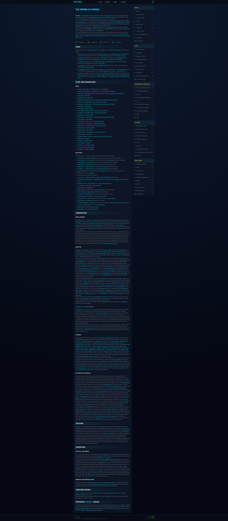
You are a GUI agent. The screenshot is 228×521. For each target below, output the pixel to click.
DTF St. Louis (144, 146)
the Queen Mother (125, 74)
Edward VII (83, 510)
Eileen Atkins (81, 95)
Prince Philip (92, 173)
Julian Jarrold (99, 223)
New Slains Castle (122, 346)
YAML (144, 117)
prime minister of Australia (100, 196)
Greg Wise (80, 104)
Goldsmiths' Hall (105, 346)
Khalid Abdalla (81, 143)
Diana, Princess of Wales (100, 125)
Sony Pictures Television (105, 17)
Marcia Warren (98, 100)
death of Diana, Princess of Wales (83, 369)
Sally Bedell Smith (105, 391)
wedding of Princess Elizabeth (82, 508)
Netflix (113, 17)
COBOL (144, 114)
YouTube (126, 399)
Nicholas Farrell (81, 200)
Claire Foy (113, 24)
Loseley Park (99, 348)
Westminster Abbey (80, 344)
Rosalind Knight (88, 179)
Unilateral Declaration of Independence (118, 387)
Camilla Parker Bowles (100, 132)
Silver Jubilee (102, 63)
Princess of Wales (91, 474)
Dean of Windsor (97, 185)
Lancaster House (115, 341)
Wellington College (100, 349)
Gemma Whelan (81, 160)
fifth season (82, 69)
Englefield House (92, 349)
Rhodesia (96, 387)
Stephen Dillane (81, 158)
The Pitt (144, 142)
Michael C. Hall (81, 166)
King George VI (88, 106)
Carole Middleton (87, 204)
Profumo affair (96, 59)
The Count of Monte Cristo (144, 34)
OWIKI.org (78, 517)
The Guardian (86, 391)
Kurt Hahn (91, 171)
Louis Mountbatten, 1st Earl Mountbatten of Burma (104, 104)
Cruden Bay (85, 348)
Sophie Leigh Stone (98, 179)
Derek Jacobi (89, 110)
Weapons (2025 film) (144, 56)
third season (82, 61)
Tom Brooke (80, 194)
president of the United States (102, 166)
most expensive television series (108, 243)
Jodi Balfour (80, 168)
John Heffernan (81, 162)
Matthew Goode (81, 117)
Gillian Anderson (81, 127)
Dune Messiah (144, 37)
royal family (98, 418)
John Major (100, 69)
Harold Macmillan (89, 115)
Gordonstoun (103, 171)
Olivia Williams (90, 132)
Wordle (144, 167)
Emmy (99, 256)
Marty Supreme (144, 62)
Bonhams (109, 496)
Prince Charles (81, 67)
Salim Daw (80, 140)
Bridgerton (144, 155)
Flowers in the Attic (144, 31)
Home (100, 2)
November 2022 (125, 430)
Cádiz (109, 356)
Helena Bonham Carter (90, 93)
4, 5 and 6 (118, 255)
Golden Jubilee (101, 74)
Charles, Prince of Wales (99, 123)
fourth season (83, 65)
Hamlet (144, 21)
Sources (108, 2)
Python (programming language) (144, 87)
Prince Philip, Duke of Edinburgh (108, 91)
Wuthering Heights (144, 18)
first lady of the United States (102, 168)
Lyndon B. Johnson (90, 177)
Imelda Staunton (97, 25)
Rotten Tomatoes (97, 457)
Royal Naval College (97, 346)
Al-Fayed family (105, 71)
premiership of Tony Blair (109, 73)
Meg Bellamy (81, 149)
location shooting (112, 27)
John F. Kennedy (89, 166)
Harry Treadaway (81, 192)
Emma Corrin (81, 125)
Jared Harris (80, 106)
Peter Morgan (78, 17)
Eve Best (80, 204)
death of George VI (116, 54)
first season (100, 29)
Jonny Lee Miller (81, 134)
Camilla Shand (88, 63)
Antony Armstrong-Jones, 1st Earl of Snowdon (104, 117)
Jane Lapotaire (81, 179)
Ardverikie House (84, 349)
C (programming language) (144, 91)
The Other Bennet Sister (144, 139)
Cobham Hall (84, 364)
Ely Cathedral (104, 343)
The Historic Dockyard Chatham (116, 348)
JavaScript (144, 94)
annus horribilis (119, 71)
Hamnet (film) (144, 53)
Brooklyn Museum (112, 493)
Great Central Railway (111, 349)
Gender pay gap (81, 307)
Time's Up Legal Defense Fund (102, 313)
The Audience (97, 19)
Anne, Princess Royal (98, 121)
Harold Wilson (101, 61)
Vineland (144, 11)
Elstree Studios (88, 27)
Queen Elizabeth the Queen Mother (110, 100)
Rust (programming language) (144, 104)
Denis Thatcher (89, 130)
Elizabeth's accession (102, 54)
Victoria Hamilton (81, 100)
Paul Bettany (80, 261)
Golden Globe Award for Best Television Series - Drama (103, 484)
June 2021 (103, 285)
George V (88, 510)
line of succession (118, 386)
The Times (98, 456)
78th (126, 484)
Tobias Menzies (87, 91)
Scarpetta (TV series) (144, 132)
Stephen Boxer (81, 130)
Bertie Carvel (81, 138)
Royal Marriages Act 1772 (108, 384)
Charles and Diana (90, 71)
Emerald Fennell (81, 132)
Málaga (90, 356)
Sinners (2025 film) (144, 49)
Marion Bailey (89, 100)
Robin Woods (88, 185)
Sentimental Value (144, 69)
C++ (144, 101)
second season (83, 58)
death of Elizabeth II (81, 368)
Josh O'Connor (81, 123)
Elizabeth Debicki (89, 125)
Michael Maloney (81, 187)
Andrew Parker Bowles (99, 189)
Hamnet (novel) (144, 24)
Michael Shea (89, 200)
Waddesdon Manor (80, 346)
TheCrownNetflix (93, 42)
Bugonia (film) (144, 72)
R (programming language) (144, 111)
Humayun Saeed (118, 293)
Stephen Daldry (86, 223)
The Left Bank (79, 309)
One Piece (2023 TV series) (144, 129)
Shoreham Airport (114, 346)
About (115, 2)
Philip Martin (92, 223)
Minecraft (144, 180)
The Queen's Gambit (95, 493)
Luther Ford (80, 147)
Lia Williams (80, 112)
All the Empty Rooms (144, 79)
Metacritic (108, 457)
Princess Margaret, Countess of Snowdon (115, 93)
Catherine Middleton (101, 76)
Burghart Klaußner (82, 171)
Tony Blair (87, 138)
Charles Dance (88, 104)
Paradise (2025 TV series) (144, 136)
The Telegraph (105, 454)
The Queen (83, 19)
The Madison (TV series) (144, 126)
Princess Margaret (104, 55)
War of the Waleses (121, 69)
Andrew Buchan (81, 189)
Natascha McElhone (82, 136)
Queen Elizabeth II (109, 15)
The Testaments (144, 41)
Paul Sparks (80, 164)
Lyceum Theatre (92, 348)
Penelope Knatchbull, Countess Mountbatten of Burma (100, 136)
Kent (123, 364)
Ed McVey (80, 145)
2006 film (91, 221)
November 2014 (80, 220)
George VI (100, 510)
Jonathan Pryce (96, 91)
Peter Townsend (121, 55)
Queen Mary (88, 95)
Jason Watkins (81, 119)
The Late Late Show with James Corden (102, 416)
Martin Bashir (93, 202)
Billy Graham (87, 164)
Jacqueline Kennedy (89, 168)
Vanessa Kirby (81, 93)
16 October (111, 433)
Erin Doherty (80, 121)
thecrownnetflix (81, 42)
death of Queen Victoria (111, 506)
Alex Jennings (81, 110)
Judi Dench (96, 396)
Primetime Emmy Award (93, 482)
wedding (103, 50)
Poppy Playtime (144, 194)
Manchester (85, 356)
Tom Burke (80, 198)
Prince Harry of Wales (89, 147)
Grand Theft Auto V (144, 190)
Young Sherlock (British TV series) (144, 152)
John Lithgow (81, 108)
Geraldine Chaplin (89, 112)
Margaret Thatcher (103, 65)
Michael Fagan (88, 194)
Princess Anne (121, 268)
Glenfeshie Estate (124, 349)
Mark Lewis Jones (82, 183)
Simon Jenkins (79, 391)
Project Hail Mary (144, 14)
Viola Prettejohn (81, 207)
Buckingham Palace (96, 343)
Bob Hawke (89, 196)
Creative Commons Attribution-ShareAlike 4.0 (90, 518)
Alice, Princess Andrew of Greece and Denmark (115, 179)
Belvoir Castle (126, 344)
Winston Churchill (124, 54)
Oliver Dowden (83, 396)
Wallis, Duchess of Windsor (101, 112)
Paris (93, 369)
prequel (89, 502)
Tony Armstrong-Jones (84, 268)
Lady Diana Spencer (90, 67)
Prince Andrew (110, 59)
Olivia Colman (78, 25)
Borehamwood (96, 27)
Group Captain (96, 102)
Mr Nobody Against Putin (144, 59)
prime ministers (107, 409)
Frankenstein (144, 28)
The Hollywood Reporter (89, 328)
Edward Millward (91, 183)
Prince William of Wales (89, 145)
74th (122, 484)
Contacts (123, 2)
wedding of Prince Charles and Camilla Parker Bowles (112, 22)
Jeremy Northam (81, 97)
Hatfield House (106, 348)
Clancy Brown (81, 177)
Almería (96, 356)
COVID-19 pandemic (116, 359)
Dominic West (90, 123)
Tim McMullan (81, 185)
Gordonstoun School (123, 403)
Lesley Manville (100, 93)
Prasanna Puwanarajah (83, 202)
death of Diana (81, 74)
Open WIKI (78, 2)
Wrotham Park (123, 341)
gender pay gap (89, 311)
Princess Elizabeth (94, 207)
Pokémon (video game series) (144, 177)
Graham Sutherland (91, 158)
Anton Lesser (81, 115)
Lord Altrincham (110, 160)
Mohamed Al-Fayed (88, 140)
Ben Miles (80, 102)
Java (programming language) (144, 107)
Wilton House (78, 343)
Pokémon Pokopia (144, 174)
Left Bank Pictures (93, 17)
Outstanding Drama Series (109, 482)
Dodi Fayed (88, 143)
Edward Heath (110, 61)
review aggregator (105, 459)
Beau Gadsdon (81, 209)
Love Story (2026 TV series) (144, 149)
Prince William (92, 76)
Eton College (98, 364)
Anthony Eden (118, 58)
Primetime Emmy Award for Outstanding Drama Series (96, 35)
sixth (109, 25)
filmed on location (79, 339)
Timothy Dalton (88, 102)
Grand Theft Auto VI (144, 187)
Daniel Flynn (89, 189)
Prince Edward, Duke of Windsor (101, 110)
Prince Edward (119, 59)
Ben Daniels (89, 117)
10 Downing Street (86, 341)
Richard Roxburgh (82, 196)
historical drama (85, 15)
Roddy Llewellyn (90, 192)
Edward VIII (93, 510)
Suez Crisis (103, 58)
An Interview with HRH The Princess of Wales (119, 202)
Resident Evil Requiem (144, 164)
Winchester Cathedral (114, 343)
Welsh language (106, 183)
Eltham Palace (87, 346)
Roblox (144, 184)
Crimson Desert (144, 171)
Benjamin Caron (108, 223)
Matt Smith (80, 91)
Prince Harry (105, 296)
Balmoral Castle (79, 348)
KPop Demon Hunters (144, 66)
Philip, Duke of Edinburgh (115, 50)
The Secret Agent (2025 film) (144, 76)
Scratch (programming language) (144, 97)
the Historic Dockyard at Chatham (110, 364)
